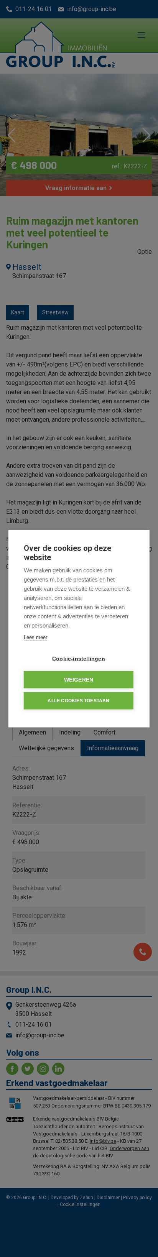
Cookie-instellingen (78, 658)
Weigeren (79, 679)
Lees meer (35, 637)
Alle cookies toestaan (78, 700)
